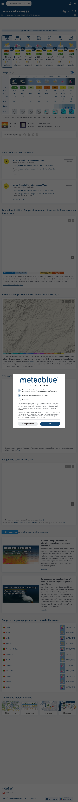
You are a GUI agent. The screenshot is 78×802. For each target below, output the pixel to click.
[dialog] (39, 401)
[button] (39, 399)
